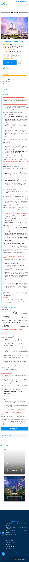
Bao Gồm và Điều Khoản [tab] (8, 79)
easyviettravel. (15, 559)
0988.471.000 (13, 532)
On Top (26, 559)
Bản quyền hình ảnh (10, 548)
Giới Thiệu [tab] (5, 74)
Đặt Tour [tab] (4, 84)
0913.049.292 (25, 1)
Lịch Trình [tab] (4, 77)
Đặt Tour (9, 62)
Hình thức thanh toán (10, 540)
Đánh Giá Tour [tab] (6, 81)
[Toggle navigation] (26, 4)
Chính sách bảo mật (10, 546)
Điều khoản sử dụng (10, 544)
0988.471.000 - (18, 1)
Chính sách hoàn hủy (10, 542)
